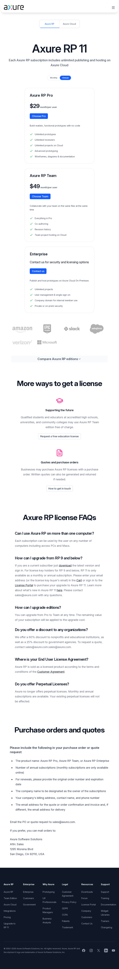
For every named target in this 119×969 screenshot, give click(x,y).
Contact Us (87, 923)
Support (105, 892)
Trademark (67, 927)
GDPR (65, 908)
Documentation (108, 904)
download (65, 565)
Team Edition (10, 898)
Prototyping (49, 892)
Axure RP (8, 892)
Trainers (105, 921)
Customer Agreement (50, 671)
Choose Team (40, 196)
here (59, 590)
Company (86, 911)
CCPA (65, 914)
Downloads (87, 892)
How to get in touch (59, 488)
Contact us (38, 271)
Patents (66, 921)
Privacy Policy (69, 902)
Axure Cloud (10, 904)
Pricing (7, 917)
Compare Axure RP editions (57, 359)
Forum (84, 898)
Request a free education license (59, 436)
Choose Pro (39, 116)
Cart (79, 580)
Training (105, 898)
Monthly (53, 78)
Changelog (106, 927)
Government (29, 904)
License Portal (24, 585)
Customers (28, 898)
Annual (65, 78)
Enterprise (28, 892)
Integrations (10, 911)
